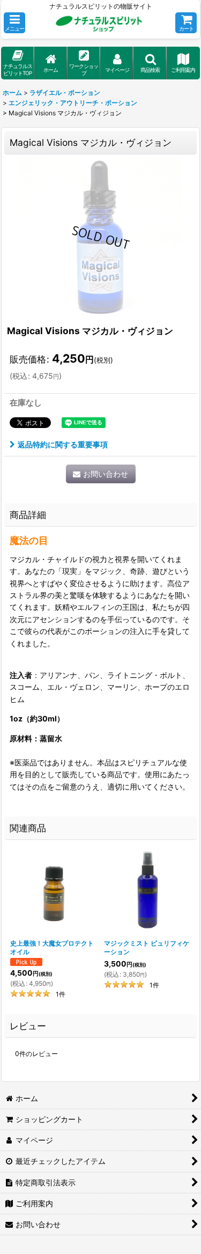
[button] (14, 22)
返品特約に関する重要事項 (63, 444)
